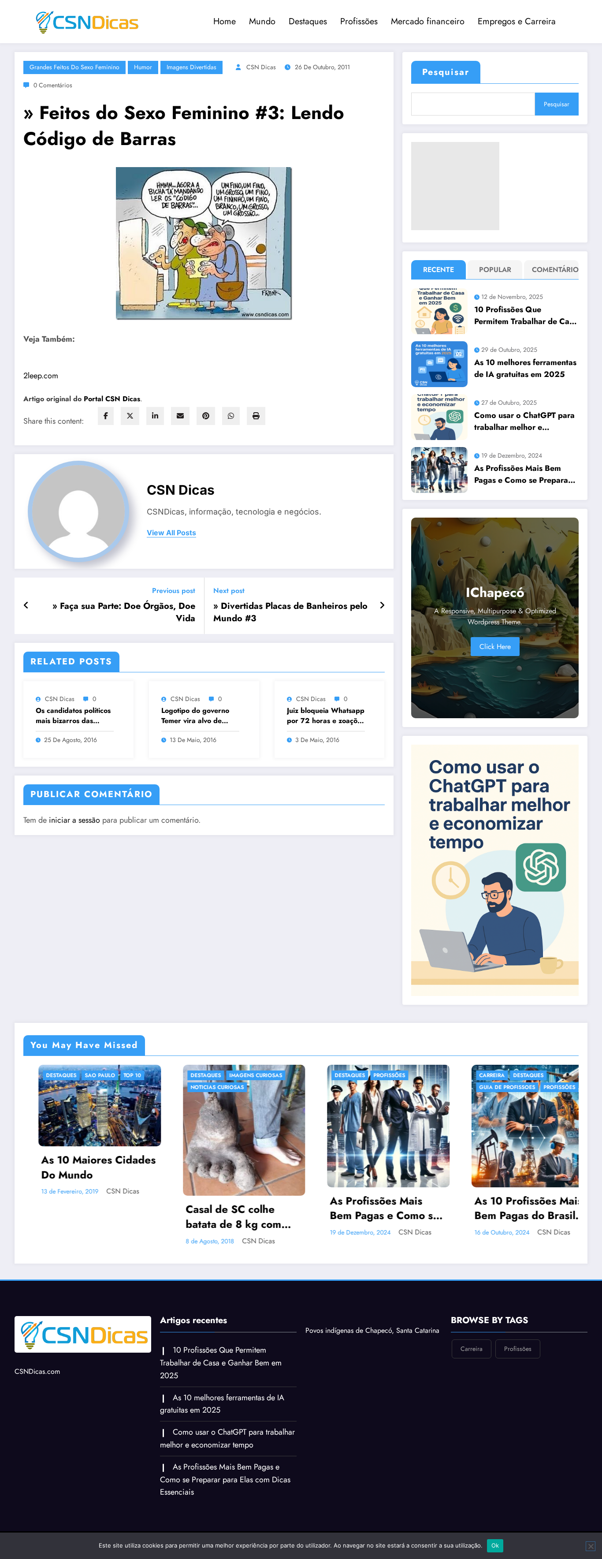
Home (224, 21)
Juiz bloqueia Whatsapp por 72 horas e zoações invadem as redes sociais (325, 716)
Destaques (308, 21)
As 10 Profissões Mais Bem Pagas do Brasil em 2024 (376, 1208)
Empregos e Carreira (517, 21)
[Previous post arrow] (26, 606)
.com (40, 375)
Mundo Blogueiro (497, 1111)
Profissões (359, 21)
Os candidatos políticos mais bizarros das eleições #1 (73, 716)
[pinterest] (206, 416)
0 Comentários (52, 85)
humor (143, 67)
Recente (438, 270)
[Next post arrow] (382, 606)
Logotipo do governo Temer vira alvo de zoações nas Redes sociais (195, 716)
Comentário (553, 270)
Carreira (339, 1075)
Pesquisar (445, 72)
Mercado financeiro (428, 21)
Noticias (544, 1111)
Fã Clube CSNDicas (497, 1099)
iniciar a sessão (74, 820)
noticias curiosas (64, 1087)
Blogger (483, 1075)
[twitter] (130, 416)
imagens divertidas (191, 67)
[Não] (590, 1546)
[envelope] (180, 416)
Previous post (173, 590)
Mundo (262, 21)
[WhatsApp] (231, 416)
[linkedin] (155, 416)
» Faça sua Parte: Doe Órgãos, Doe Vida (123, 612)
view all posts (171, 533)
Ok (495, 1545)
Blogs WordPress (531, 1075)
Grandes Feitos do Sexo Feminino (74, 67)
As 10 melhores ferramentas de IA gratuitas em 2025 (525, 368)
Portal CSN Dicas (112, 399)
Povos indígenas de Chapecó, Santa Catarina (372, 1330)
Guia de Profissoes (355, 1087)
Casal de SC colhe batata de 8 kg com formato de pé (81, 1216)
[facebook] (106, 416)
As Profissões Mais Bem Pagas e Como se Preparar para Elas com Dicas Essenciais (522, 474)
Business (483, 1087)
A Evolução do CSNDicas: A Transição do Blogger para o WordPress (522, 1154)
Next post (229, 590)
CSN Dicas (261, 67)
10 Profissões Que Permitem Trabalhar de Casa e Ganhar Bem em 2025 (525, 316)
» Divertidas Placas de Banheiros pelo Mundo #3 (290, 612)
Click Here (495, 647)
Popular (495, 270)
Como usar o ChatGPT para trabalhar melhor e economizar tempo (524, 421)
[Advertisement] (455, 186)
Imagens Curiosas (103, 1075)
